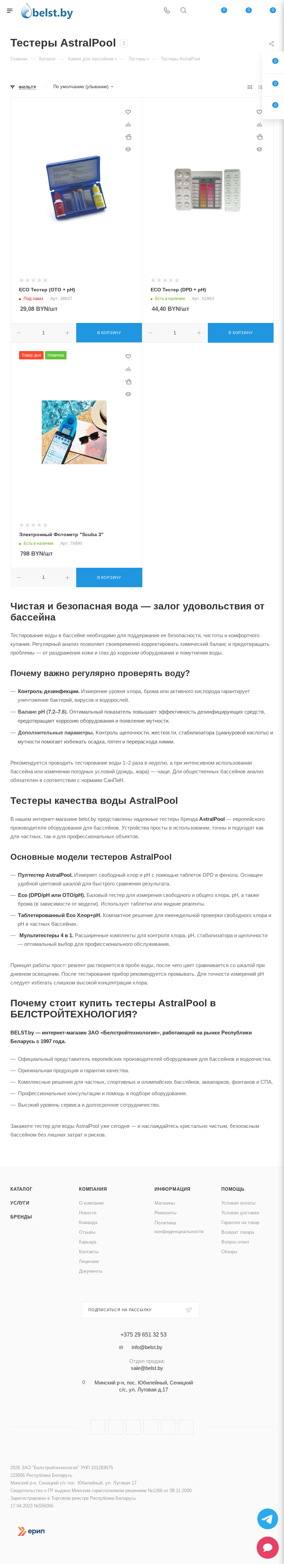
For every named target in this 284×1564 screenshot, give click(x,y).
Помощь (233, 1189)
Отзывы (87, 1232)
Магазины (164, 1203)
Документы (90, 1271)
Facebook (97, 1427)
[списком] (260, 87)
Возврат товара (237, 1232)
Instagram (115, 1427)
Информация (172, 1189)
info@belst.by (147, 1347)
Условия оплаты (238, 1203)
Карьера (87, 1242)
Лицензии (89, 1261)
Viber (168, 1427)
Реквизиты (165, 1212)
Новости (87, 1212)
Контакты (88, 1251)
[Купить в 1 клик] (128, 136)
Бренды (21, 1217)
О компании (91, 1203)
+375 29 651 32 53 (144, 1335)
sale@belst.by (147, 1368)
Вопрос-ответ (235, 1242)
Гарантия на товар (240, 1222)
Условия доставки (240, 1212)
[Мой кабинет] (200, 11)
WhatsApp (186, 1427)
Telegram (133, 1427)
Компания (93, 1189)
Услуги (19, 1203)
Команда (88, 1222)
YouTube (150, 1427)
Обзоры (229, 1251)
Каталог (21, 1189)
